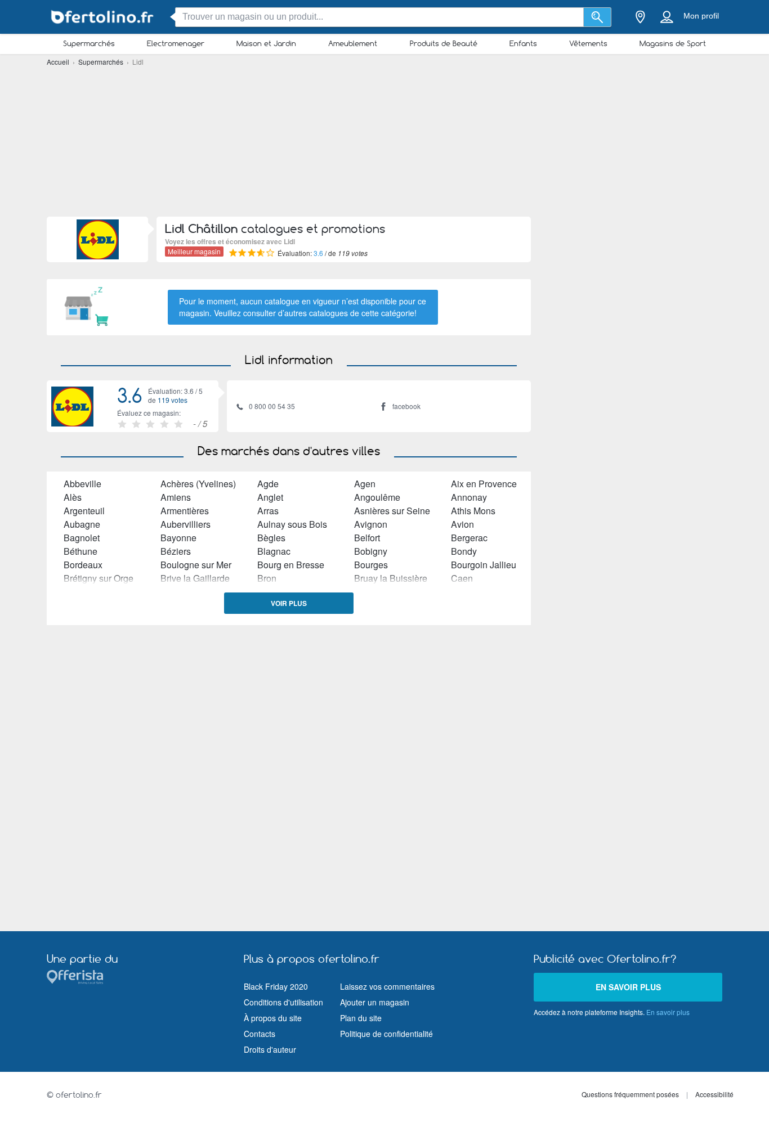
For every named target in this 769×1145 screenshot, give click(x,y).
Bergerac (469, 537)
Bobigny (370, 551)
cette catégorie (387, 312)
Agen (364, 483)
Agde (268, 483)
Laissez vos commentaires (387, 986)
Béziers (175, 551)
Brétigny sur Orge (98, 578)
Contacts (259, 1033)
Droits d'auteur (270, 1049)
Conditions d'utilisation (283, 1002)
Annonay (469, 497)
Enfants (523, 43)
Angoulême (377, 497)
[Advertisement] (384, 140)
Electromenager (175, 43)
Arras (268, 510)
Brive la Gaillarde (195, 578)
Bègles (271, 537)
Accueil (59, 61)
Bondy (464, 551)
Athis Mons (473, 510)
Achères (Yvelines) (198, 483)
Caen (462, 578)
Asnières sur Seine (392, 510)
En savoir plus (628, 987)
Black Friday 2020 (276, 986)
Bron (266, 578)
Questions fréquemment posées (630, 1094)
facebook (406, 406)
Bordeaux (83, 564)
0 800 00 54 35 (272, 406)
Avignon (370, 524)
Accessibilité (714, 1094)
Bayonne (178, 537)
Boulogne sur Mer (195, 564)
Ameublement (352, 43)
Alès (73, 497)
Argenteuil (84, 510)
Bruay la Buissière (390, 578)
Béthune (80, 551)
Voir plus (289, 603)
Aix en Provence (484, 483)
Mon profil (701, 16)
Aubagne (82, 524)
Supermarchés (89, 43)
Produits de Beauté (443, 43)
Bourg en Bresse (290, 564)
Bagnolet (82, 537)
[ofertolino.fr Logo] (103, 17)
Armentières (184, 510)
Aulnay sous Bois (292, 524)
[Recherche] (597, 17)
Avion (462, 524)
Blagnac (273, 551)
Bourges (371, 564)
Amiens (175, 497)
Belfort (367, 537)
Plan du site (361, 1017)
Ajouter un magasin (374, 1002)
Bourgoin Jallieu (483, 564)
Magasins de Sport (673, 43)
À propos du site (273, 1017)
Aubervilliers (185, 524)
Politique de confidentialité (386, 1033)
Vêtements (588, 43)
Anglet (270, 497)
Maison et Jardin (266, 43)
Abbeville (82, 483)
